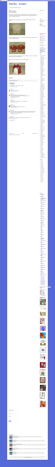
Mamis (11, 89)
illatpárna (42, 98)
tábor (41, 140)
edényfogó (42, 79)
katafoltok (42, 226)
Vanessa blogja (43, 280)
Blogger (30, 457)
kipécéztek (42, 108)
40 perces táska (43, 55)
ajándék (42, 57)
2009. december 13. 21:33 (14, 91)
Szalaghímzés (42, 269)
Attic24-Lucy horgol (43, 200)
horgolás (42, 95)
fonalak (41, 84)
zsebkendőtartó (42, 157)
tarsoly (41, 143)
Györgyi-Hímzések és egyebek (43, 282)
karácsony (42, 102)
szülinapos (42, 138)
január (41, 180)
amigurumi (42, 60)
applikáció (42, 63)
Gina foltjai (42, 196)
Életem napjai (42, 279)
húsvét (41, 97)
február (41, 179)
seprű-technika (42, 135)
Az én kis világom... (43, 240)
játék (41, 99)
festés (41, 81)
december (41, 168)
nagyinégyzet (42, 120)
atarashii (42, 65)
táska (41, 144)
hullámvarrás (42, 96)
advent (41, 56)
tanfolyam (42, 142)
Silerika (12, 110)
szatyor (41, 137)
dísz (41, 77)
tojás (41, 146)
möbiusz (42, 119)
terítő (41, 145)
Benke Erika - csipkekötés (42, 238)
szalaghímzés (42, 136)
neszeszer (42, 121)
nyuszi (41, 123)
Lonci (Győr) (42, 220)
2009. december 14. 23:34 (14, 97)
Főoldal (23, 133)
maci (41, 118)
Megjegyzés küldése (12, 120)
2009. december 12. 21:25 (14, 86)
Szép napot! (42, 234)
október (41, 170)
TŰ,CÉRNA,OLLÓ (43, 267)
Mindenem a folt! (43, 218)
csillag (41, 73)
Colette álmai (42, 216)
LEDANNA (42, 214)
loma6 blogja (42, 202)
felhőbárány (42, 80)
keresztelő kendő (43, 104)
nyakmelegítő (42, 122)
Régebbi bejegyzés (34, 133)
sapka (41, 133)
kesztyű (41, 106)
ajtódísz (41, 59)
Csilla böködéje (43, 257)
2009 (41, 167)
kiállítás (41, 107)
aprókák (42, 64)
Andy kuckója (42, 208)
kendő (41, 103)
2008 (41, 181)
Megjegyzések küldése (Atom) (16, 134)
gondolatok (42, 87)
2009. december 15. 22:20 (14, 118)
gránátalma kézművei (42, 210)
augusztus (41, 172)
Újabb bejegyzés (11, 133)
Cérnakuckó (42, 263)
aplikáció (42, 62)
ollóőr (41, 124)
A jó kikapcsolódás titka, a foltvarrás (43, 198)
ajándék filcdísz (42, 58)
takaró (41, 141)
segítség (42, 134)
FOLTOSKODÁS (43, 265)
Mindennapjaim (43, 284)
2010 (41, 166)
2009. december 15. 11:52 (14, 102)
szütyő (41, 139)
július (41, 173)
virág (41, 156)
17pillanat (42, 230)
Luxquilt (42, 232)
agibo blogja (42, 246)
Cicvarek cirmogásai (42, 222)
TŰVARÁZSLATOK (43, 244)
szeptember (42, 171)
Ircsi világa (42, 252)
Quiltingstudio (43, 212)
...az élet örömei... (43, 204)
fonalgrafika (42, 85)
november (41, 169)
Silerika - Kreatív (17, 4)
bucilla (41, 236)
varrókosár (42, 155)
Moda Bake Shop (43, 283)
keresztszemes (42, 105)
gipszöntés (42, 86)
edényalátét (42, 78)
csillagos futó (41, 51)
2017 (41, 160)
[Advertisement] (23, 127)
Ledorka (12, 84)
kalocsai (42, 101)
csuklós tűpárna (43, 74)
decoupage (42, 75)
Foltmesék (42, 242)
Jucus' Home (42, 206)
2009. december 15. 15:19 (14, 107)
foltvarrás (42, 83)
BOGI (41, 228)
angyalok (42, 61)
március (41, 178)
